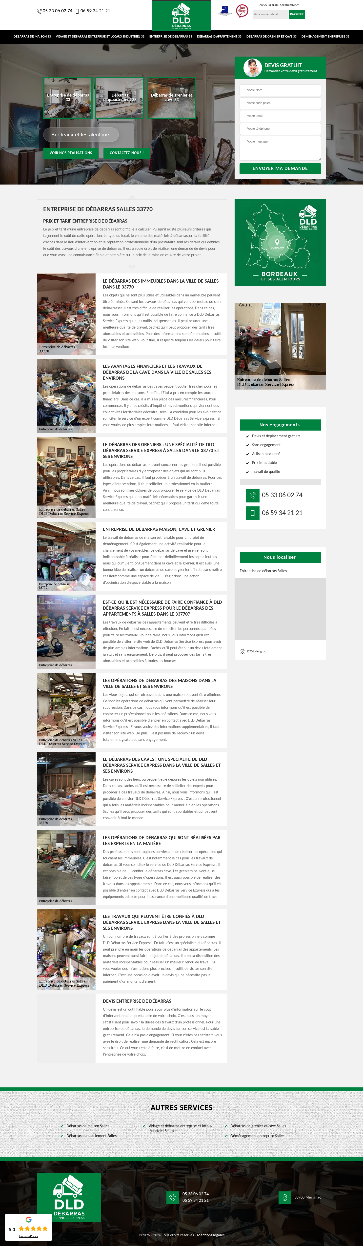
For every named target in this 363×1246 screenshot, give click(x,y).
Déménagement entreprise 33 (325, 37)
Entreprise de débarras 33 (170, 37)
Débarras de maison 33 (32, 37)
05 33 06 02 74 (57, 11)
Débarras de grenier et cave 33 (271, 37)
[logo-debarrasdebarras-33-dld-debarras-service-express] (181, 15)
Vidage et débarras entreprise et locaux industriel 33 (100, 37)
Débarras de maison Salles (88, 1126)
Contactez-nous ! (127, 153)
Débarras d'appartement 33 (219, 37)
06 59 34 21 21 (95, 11)
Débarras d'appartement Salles (92, 1136)
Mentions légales (210, 1235)
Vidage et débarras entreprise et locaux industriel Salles (180, 1128)
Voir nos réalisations (71, 153)
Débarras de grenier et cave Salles (258, 1126)
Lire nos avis (28, 1236)
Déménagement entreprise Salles (257, 1136)
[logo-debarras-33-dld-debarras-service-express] (69, 1197)
